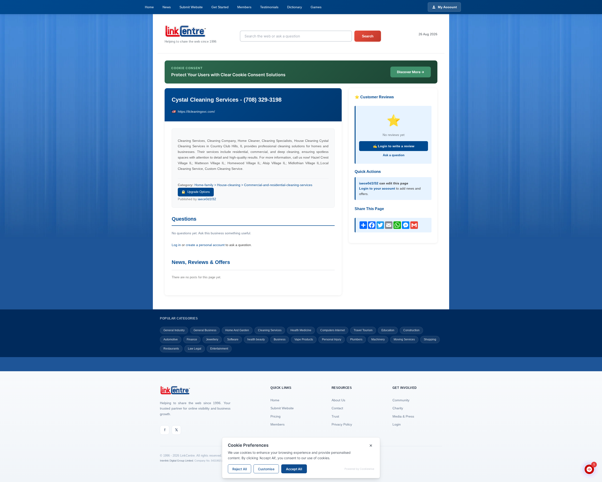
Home (149, 7)
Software (232, 339)
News (166, 7)
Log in (176, 245)
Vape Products (303, 339)
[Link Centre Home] (191, 31)
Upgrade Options (198, 192)
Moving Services (404, 339)
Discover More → (410, 72)
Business (279, 339)
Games (316, 7)
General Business (205, 330)
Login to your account (377, 188)
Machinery (378, 339)
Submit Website (191, 7)
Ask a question (393, 155)
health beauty (256, 339)
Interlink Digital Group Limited (176, 460)
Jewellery (212, 339)
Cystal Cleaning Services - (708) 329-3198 (226, 99)
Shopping (430, 339)
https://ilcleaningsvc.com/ (196, 111)
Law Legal (194, 348)
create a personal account (205, 245)
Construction (411, 330)
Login (396, 424)
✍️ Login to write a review (393, 146)
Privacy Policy (342, 424)
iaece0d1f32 (207, 199)
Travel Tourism (363, 330)
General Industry (174, 330)
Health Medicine (300, 330)
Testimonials (269, 7)
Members (244, 7)
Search (367, 36)
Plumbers (356, 339)
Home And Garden (237, 330)
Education (387, 330)
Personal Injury (331, 339)
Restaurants (171, 348)
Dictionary (294, 7)
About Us (338, 400)
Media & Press (403, 416)
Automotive (170, 339)
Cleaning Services (269, 330)
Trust (335, 416)
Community (400, 400)
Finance (192, 339)
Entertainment (219, 348)
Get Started (220, 7)
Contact (337, 408)
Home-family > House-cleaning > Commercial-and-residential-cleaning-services (253, 185)
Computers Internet (332, 330)
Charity (397, 408)
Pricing (275, 416)
